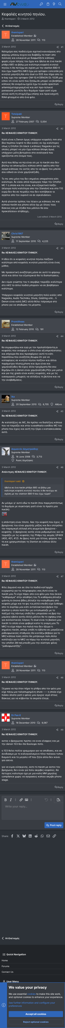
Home (5, 960)
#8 (62, 677)
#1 (62, 47)
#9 (62, 729)
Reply (60, 104)
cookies (31, 993)
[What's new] (54, 4)
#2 (62, 128)
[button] (5, 4)
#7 (62, 576)
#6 (62, 467)
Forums (5, 966)
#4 (62, 336)
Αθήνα (58, 404)
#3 (62, 248)
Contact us (7, 972)
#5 (62, 411)
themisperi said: (12, 481)
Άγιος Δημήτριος (24, 460)
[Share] (57, 47)
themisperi (10, 18)
